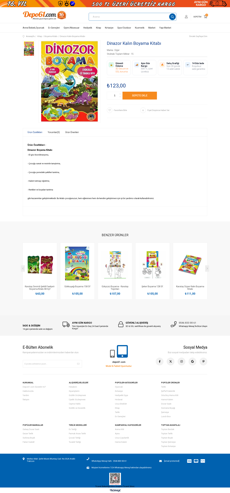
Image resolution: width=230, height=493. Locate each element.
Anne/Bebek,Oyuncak (33, 27)
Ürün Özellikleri (35, 132)
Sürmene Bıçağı (168, 408)
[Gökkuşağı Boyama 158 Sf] (77, 264)
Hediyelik (87, 27)
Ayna (117, 433)
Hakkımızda (28, 391)
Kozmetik (139, 27)
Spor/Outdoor (124, 27)
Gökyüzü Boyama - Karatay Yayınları (115, 287)
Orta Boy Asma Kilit (169, 395)
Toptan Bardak (167, 429)
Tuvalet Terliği (75, 442)
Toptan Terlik (167, 433)
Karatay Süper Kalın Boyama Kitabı (190, 287)
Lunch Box (166, 416)
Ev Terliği (73, 429)
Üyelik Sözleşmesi (77, 399)
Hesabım (73, 387)
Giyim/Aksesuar (71, 27)
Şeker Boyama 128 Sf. (153, 286)
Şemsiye (165, 412)
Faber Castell (28, 442)
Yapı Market (165, 27)
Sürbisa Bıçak (29, 438)
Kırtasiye (109, 27)
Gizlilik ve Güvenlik (77, 408)
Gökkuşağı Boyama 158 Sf (77, 286)
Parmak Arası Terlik (77, 433)
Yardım (26, 395)
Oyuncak (119, 387)
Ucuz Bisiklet (121, 404)
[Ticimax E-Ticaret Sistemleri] (115, 490)
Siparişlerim (74, 391)
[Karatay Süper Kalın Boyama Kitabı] (190, 264)
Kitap (98, 27)
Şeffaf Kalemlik (168, 391)
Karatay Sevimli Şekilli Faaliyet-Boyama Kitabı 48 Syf (40, 287)
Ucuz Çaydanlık (122, 438)
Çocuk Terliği (74, 438)
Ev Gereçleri (54, 27)
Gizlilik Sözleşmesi (77, 395)
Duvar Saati (166, 404)
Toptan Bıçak (167, 438)
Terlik (117, 412)
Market (151, 27)
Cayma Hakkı (75, 404)
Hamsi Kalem (167, 399)
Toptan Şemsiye (168, 442)
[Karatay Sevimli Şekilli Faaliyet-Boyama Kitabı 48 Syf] (40, 264)
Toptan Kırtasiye (168, 446)
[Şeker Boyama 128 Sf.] (152, 264)
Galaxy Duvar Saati (31, 429)
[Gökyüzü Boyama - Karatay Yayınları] (115, 264)
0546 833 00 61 (187, 322)
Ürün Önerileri (72, 132)
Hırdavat (119, 399)
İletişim (26, 399)
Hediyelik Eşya (121, 395)
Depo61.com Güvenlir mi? (34, 387)
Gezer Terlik (28, 433)
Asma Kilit (119, 429)
